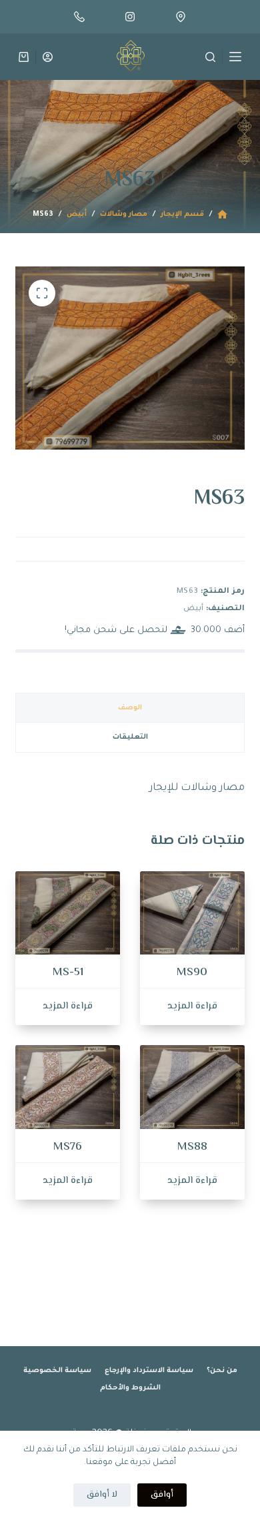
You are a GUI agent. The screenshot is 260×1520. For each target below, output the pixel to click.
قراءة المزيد (192, 1006)
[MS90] (192, 912)
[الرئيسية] (222, 215)
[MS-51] (67, 912)
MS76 (67, 1147)
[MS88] (192, 1086)
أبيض (193, 609)
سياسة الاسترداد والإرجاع (149, 1371)
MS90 (192, 972)
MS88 (192, 1147)
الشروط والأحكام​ (130, 1388)
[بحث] (210, 57)
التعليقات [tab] (130, 737)
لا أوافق (102, 1494)
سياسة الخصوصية (57, 1371)
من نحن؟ (222, 1371)
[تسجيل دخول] (48, 57)
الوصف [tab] (130, 708)
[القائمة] (235, 57)
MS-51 (68, 972)
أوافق (162, 1494)
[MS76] (67, 1086)
